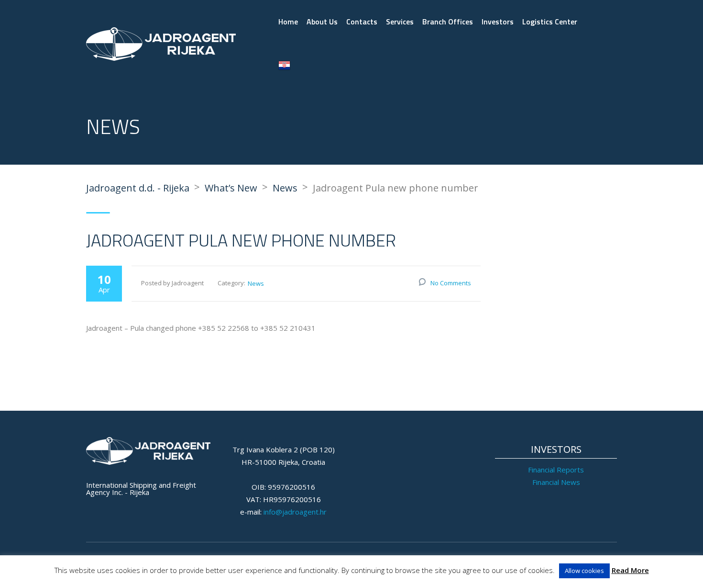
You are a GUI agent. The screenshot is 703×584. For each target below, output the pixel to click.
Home (288, 21)
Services (400, 21)
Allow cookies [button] (584, 570)
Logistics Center (549, 21)
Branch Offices (447, 21)
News (256, 283)
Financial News (556, 482)
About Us (322, 21)
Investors (498, 21)
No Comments (450, 283)
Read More (630, 570)
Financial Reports (556, 469)
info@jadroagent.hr (295, 512)
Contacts (361, 21)
